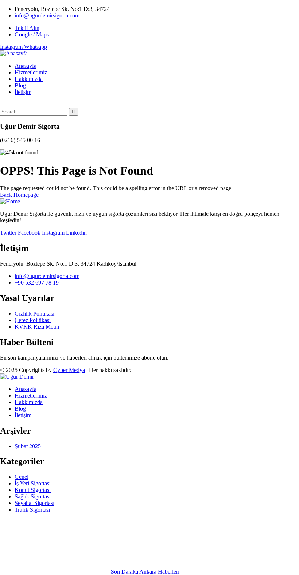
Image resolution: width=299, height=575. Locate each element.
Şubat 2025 (28, 446)
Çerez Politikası (33, 320)
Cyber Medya (69, 370)
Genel (21, 477)
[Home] (10, 201)
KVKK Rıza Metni (37, 327)
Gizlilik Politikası (34, 313)
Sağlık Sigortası (33, 496)
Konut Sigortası (33, 490)
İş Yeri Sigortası (33, 483)
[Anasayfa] (14, 53)
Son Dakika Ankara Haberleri (145, 571)
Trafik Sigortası (32, 509)
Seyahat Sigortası (34, 503)
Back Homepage (19, 195)
